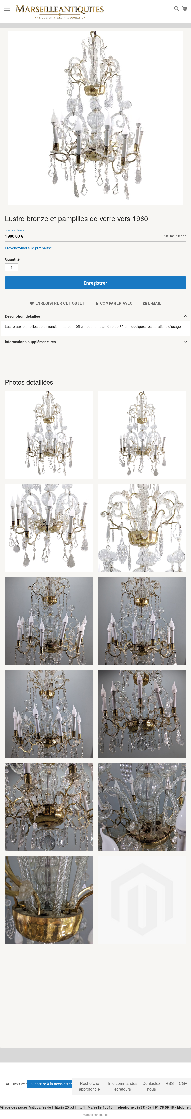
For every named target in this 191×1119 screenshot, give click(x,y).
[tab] (95, 316)
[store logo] (59, 12)
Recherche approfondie (89, 1086)
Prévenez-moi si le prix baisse (28, 247)
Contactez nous (151, 1086)
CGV (183, 1083)
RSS (169, 1083)
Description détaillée (22, 316)
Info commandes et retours (122, 1086)
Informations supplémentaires (30, 341)
